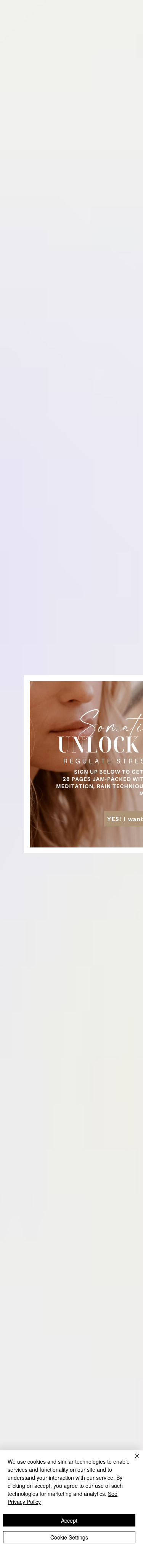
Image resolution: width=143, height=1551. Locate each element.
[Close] (132, 1460)
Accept (69, 1520)
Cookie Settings (69, 1537)
